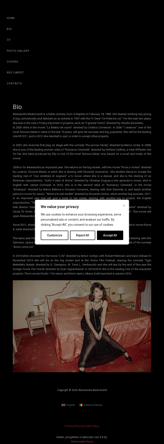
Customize (54, 235)
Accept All (110, 235)
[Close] (124, 205)
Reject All (82, 235)
